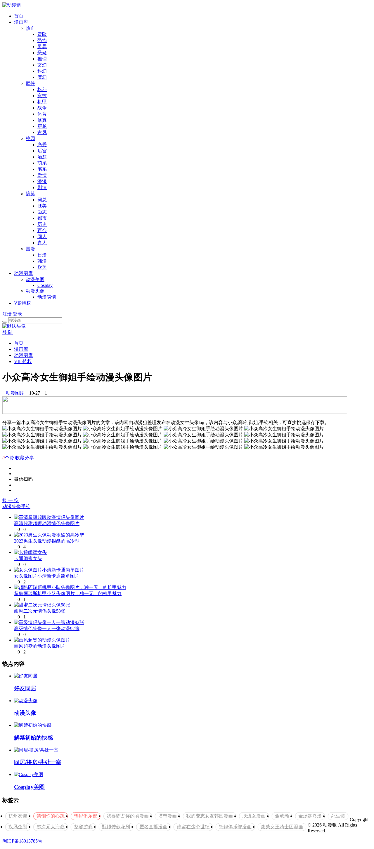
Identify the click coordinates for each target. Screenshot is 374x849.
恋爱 (42, 144)
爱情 (42, 175)
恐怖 (42, 40)
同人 (42, 236)
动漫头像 (35, 290)
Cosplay (45, 285)
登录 (17, 313)
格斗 (42, 89)
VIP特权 (22, 303)
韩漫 (42, 261)
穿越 (42, 126)
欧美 (42, 267)
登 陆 (7, 332)
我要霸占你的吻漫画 (128, 815)
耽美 (42, 205)
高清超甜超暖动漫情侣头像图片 (46, 523)
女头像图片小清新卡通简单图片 (46, 575)
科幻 (42, 71)
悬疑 (42, 52)
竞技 (42, 95)
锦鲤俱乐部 (85, 815)
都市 (42, 218)
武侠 (30, 83)
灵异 (42, 46)
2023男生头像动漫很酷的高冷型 (46, 540)
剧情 (42, 187)
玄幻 (42, 64)
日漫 (42, 254)
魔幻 (42, 77)
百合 (42, 230)
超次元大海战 (51, 826)
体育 (42, 113)
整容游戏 (83, 826)
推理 (42, 58)
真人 (42, 242)
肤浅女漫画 (254, 815)
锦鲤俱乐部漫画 (235, 826)
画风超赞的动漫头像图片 (39, 646)
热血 (30, 28)
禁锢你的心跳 (51, 815)
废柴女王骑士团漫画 (282, 826)
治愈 (42, 156)
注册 (7, 313)
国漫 (30, 248)
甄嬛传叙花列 (116, 826)
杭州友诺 (17, 815)
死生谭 (338, 815)
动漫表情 (46, 296)
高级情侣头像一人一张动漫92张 (46, 628)
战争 (42, 107)
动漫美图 (35, 279)
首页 (18, 15)
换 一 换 (10, 500)
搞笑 (30, 193)
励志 (42, 212)
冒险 (42, 34)
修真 (42, 120)
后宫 (42, 150)
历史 (42, 224)
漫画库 (21, 22)
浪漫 (42, 181)
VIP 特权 (23, 361)
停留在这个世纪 (193, 826)
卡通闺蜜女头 (28, 558)
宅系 (42, 169)
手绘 (25, 506)
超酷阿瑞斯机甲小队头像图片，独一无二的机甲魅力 (68, 593)
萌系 (42, 163)
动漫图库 (23, 273)
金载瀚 (282, 815)
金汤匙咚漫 (310, 815)
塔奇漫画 (167, 815)
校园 (30, 138)
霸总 (42, 199)
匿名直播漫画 (153, 826)
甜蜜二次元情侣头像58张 (39, 611)
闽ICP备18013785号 (22, 840)
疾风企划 (17, 826)
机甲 (42, 101)
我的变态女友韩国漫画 (209, 815)
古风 (42, 132)
